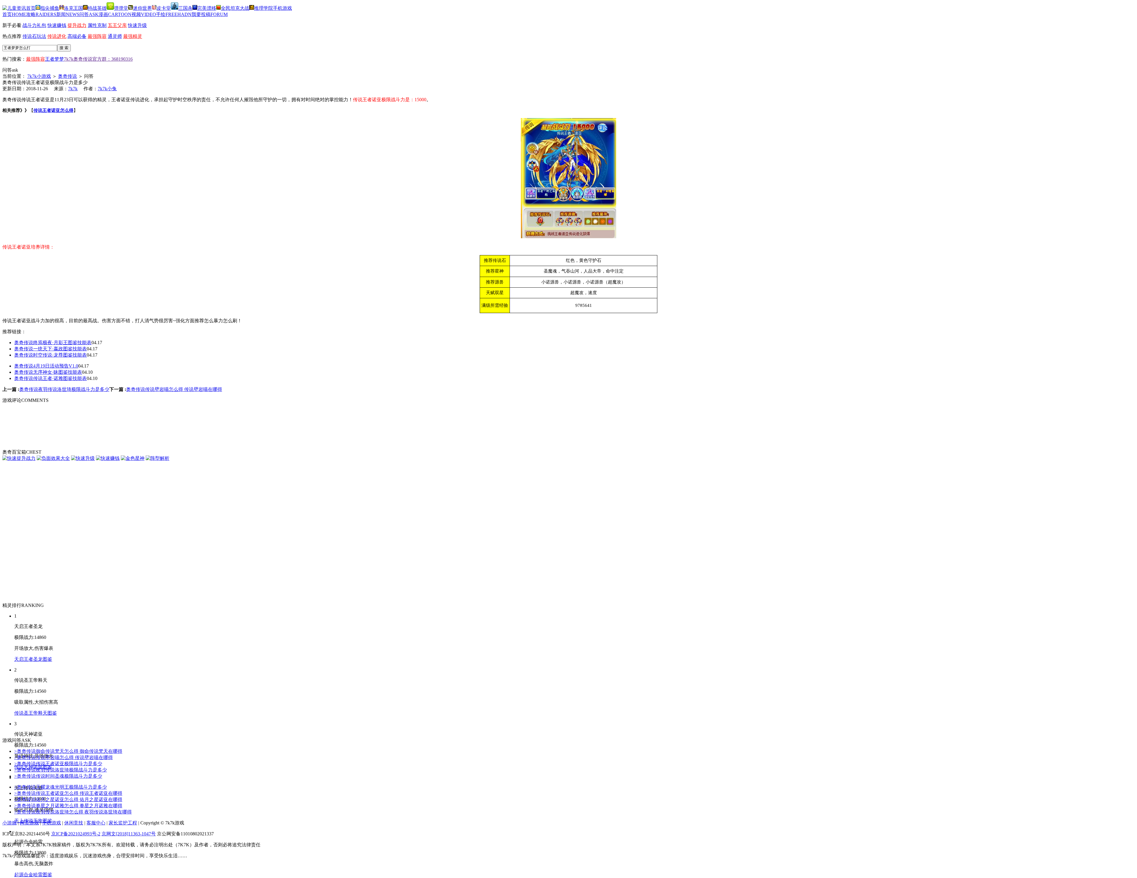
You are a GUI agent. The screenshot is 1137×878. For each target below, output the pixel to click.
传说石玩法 (34, 36)
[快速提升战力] (19, 458)
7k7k (73, 88)
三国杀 (185, 8)
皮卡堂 (164, 8)
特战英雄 (97, 8)
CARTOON (115, 14)
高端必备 (77, 36)
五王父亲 (117, 25)
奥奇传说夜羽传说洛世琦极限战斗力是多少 (64, 389)
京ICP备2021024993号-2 (75, 833)
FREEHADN (174, 14)
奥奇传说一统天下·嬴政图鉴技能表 (50, 348)
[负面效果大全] (53, 458)
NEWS (67, 14)
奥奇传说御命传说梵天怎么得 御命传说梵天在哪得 (68, 751)
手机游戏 (282, 8)
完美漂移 (206, 8)
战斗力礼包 (34, 25)
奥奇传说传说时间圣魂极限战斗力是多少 (58, 776)
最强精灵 (132, 36)
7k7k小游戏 (39, 76)
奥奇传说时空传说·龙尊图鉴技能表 (50, 354)
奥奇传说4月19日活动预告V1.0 (46, 365)
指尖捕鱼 (49, 8)
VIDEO (143, 14)
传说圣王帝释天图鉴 (35, 713)
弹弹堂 (121, 8)
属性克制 (97, 25)
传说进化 (56, 36)
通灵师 (115, 36)
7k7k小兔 (107, 88)
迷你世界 (142, 8)
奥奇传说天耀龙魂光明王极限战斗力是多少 (60, 787)
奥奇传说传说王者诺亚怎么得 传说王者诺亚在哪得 (68, 793)
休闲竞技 (73, 822)
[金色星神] (132, 458)
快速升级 (137, 25)
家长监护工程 (123, 822)
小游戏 (9, 822)
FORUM (210, 14)
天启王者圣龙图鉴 (33, 659)
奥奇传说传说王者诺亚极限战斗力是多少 (58, 763)
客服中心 (95, 822)
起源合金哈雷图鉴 (33, 874)
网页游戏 (29, 822)
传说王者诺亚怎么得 (53, 110)
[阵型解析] (157, 458)
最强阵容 (97, 36)
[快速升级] (83, 458)
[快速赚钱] (108, 458)
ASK (89, 14)
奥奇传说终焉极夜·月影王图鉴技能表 (52, 342)
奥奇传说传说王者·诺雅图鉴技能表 (50, 378)
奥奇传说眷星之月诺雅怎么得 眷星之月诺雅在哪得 (68, 805)
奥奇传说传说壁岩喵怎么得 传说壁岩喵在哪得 (174, 389)
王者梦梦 (54, 59)
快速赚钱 (56, 25)
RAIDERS (41, 14)
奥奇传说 (67, 76)
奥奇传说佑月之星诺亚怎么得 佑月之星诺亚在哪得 (68, 799)
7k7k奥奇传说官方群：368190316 (98, 59)
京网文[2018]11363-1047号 (129, 833)
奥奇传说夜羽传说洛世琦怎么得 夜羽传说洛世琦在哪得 (73, 811)
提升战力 (77, 25)
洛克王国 (73, 8)
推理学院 (263, 8)
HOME (14, 14)
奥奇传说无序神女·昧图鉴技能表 (48, 372)
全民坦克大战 (235, 8)
